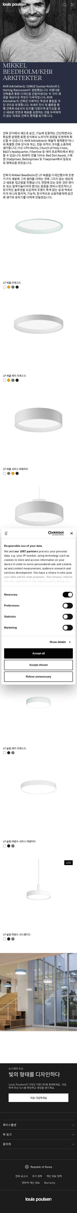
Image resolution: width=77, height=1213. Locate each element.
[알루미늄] (13, 752)
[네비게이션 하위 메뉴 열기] (71, 7)
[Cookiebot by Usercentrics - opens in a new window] (48, 533)
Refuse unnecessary (38, 676)
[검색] (65, 5)
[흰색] (4, 287)
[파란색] (13, 287)
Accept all (38, 653)
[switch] (68, 605)
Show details (58, 641)
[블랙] (17, 287)
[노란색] (8, 287)
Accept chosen (38, 664)
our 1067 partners (26, 551)
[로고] (14, 7)
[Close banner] (71, 533)
